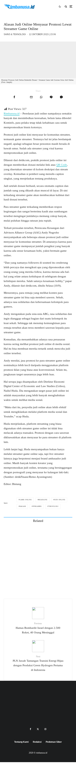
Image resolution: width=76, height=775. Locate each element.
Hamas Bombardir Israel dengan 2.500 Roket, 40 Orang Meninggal (38, 628)
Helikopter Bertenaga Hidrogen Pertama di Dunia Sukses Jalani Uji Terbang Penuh (43, 549)
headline (42, 500)
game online (26, 500)
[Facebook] (30, 729)
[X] (38, 729)
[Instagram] (45, 729)
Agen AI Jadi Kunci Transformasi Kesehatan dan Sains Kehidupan (45, 567)
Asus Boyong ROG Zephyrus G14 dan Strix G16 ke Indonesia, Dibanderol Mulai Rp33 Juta (44, 584)
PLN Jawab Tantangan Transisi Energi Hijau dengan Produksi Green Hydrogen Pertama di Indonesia (38, 663)
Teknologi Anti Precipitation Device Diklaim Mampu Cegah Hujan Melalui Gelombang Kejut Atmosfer (44, 532)
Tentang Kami (21, 742)
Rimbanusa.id (12, 113)
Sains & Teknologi (15, 34)
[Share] (14, 97)
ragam (23, 506)
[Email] (31, 97)
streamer (37, 506)
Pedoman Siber (54, 742)
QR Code (61, 164)
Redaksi (37, 742)
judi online (59, 500)
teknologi (53, 506)
